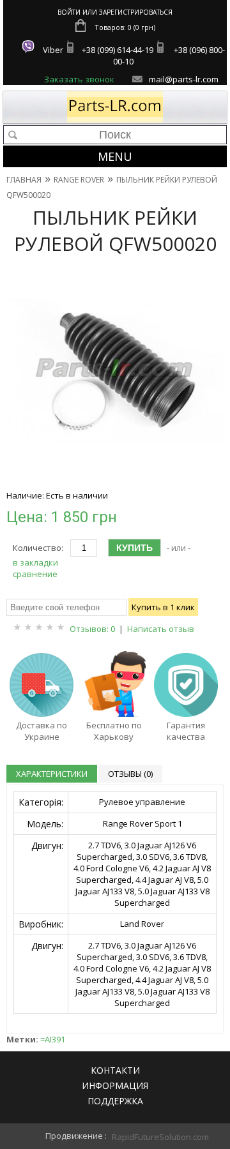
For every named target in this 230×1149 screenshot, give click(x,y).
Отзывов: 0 (92, 629)
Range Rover (79, 179)
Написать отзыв (160, 629)
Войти (68, 12)
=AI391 (52, 1039)
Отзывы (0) (130, 773)
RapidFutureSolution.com (147, 1137)
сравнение (35, 574)
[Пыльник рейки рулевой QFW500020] (115, 477)
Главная (24, 179)
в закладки (35, 562)
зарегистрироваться (135, 12)
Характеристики (52, 773)
